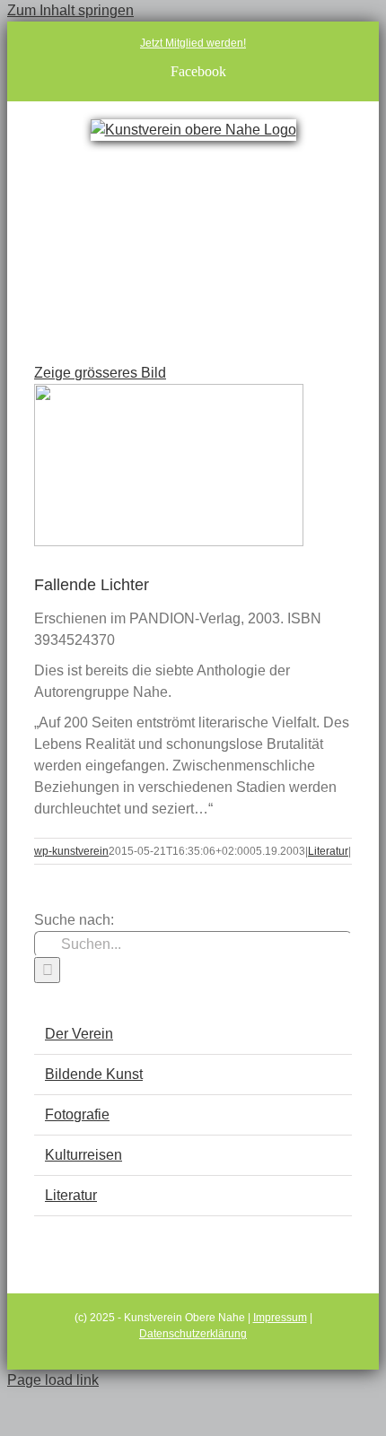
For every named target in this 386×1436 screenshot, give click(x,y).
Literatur (328, 851)
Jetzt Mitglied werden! (193, 43)
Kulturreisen (83, 1154)
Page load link (53, 1380)
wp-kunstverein (71, 851)
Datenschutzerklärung (193, 1333)
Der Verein (79, 1033)
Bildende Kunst (94, 1074)
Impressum (280, 1317)
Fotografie (77, 1114)
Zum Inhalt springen (70, 10)
